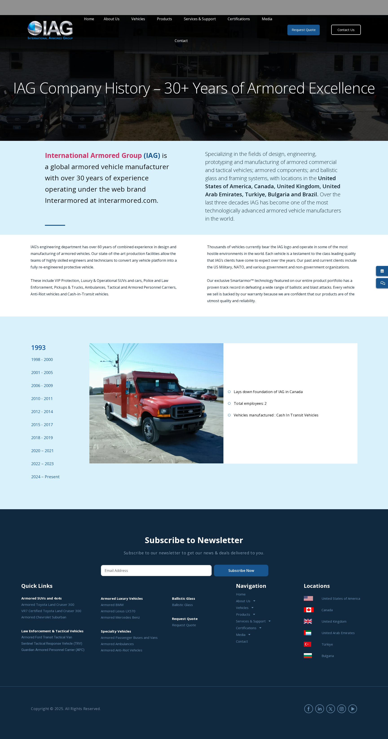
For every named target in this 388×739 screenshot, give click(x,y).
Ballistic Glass (182, 604)
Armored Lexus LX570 (118, 611)
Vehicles (138, 18)
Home (89, 18)
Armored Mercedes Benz (120, 617)
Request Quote (184, 625)
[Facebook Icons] (308, 708)
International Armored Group (93, 155)
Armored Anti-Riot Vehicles (121, 650)
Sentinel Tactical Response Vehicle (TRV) (51, 644)
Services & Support (200, 18)
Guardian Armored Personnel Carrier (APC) (52, 650)
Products (164, 18)
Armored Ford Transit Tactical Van (46, 637)
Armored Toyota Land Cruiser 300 (47, 604)
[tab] (60, 347)
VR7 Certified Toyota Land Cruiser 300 (51, 610)
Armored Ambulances (117, 644)
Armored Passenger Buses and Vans (129, 637)
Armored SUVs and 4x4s (41, 598)
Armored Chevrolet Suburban (43, 617)
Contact (181, 40)
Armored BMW (112, 604)
